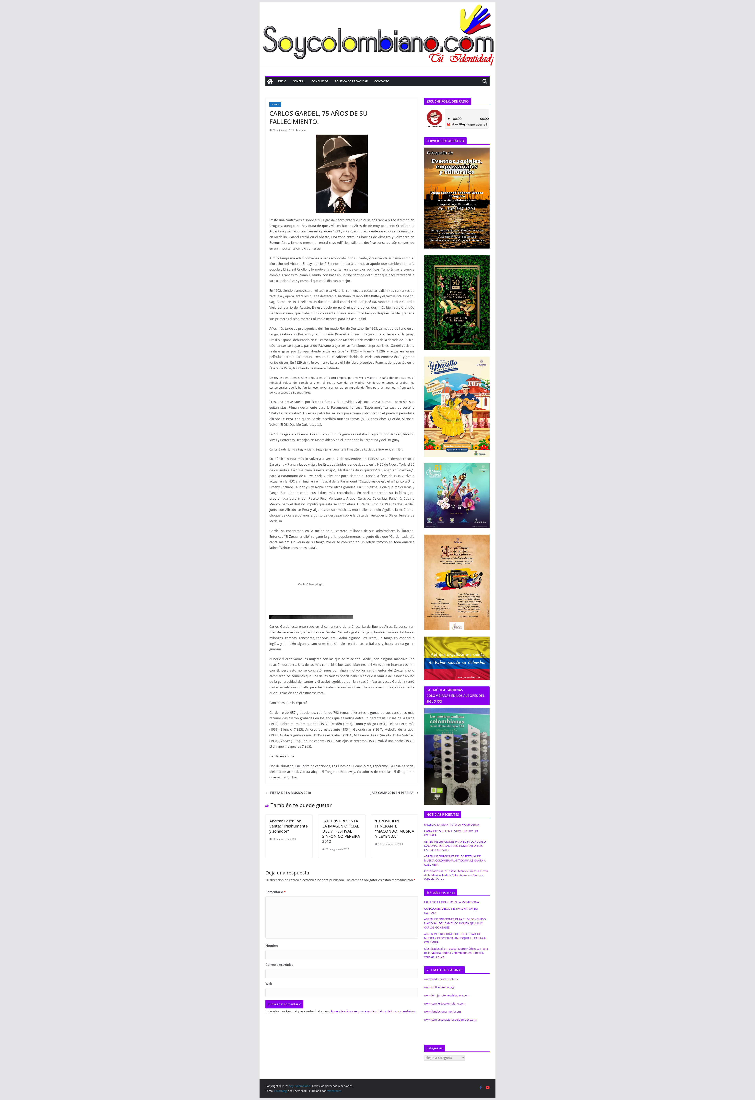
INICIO (282, 81)
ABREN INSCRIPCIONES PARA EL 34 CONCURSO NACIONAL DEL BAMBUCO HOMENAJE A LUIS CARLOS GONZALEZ (455, 846)
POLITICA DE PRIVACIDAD (351, 81)
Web (268, 984)
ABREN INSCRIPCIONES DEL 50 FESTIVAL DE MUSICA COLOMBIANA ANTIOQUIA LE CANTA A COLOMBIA (455, 860)
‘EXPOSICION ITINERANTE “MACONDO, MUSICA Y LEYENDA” (394, 828)
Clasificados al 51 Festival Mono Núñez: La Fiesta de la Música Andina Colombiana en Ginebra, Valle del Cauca (456, 875)
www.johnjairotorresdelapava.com (446, 995)
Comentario (275, 892)
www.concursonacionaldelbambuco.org (450, 1019)
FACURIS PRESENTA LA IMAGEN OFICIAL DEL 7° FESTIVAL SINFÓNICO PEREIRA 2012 (341, 831)
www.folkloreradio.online (440, 979)
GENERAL (299, 81)
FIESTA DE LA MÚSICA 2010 (290, 793)
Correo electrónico (279, 964)
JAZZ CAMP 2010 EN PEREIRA (392, 793)
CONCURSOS (319, 81)
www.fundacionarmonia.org (442, 1011)
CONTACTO (381, 81)
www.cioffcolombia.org (439, 987)
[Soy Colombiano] (270, 81)
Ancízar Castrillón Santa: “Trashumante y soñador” (288, 826)
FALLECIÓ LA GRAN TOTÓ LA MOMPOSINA (451, 824)
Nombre (271, 945)
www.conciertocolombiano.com (444, 1003)
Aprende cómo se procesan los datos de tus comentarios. (373, 1011)
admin (302, 130)
